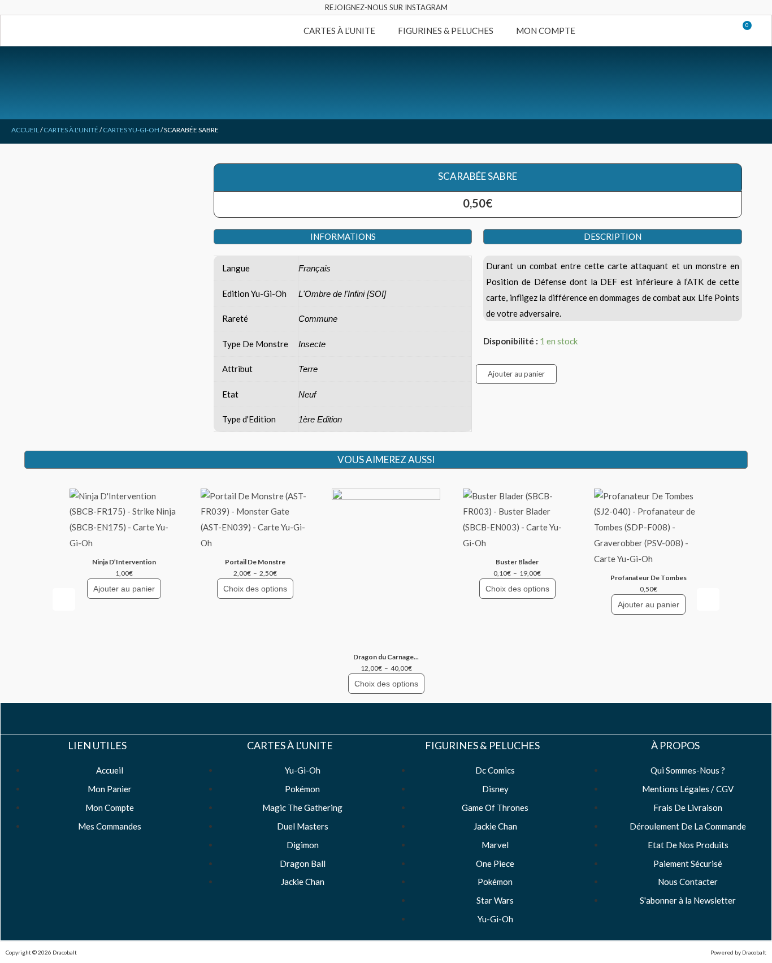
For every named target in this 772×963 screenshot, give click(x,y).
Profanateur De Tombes (648, 577)
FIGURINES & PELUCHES (445, 30)
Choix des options (255, 588)
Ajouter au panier (516, 373)
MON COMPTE (545, 30)
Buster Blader (517, 562)
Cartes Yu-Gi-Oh (131, 130)
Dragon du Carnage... (386, 657)
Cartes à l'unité (71, 130)
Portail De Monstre (255, 562)
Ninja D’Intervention (124, 562)
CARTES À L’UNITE (339, 30)
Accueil (25, 130)
